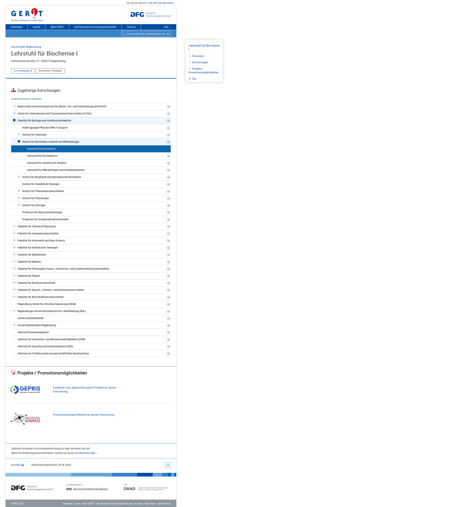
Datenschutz (164, 503)
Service (131, 27)
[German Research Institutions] (27, 14)
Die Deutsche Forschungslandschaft (95, 27)
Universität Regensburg (26, 46)
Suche (36, 27)
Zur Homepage (21, 70)
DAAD (170, 2)
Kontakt (139, 503)
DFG (145, 2)
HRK (155, 2)
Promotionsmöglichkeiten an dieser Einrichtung (83, 414)
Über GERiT (57, 27)
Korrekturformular (84, 453)
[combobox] (146, 33)
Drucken (16, 465)
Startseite (16, 27)
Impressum (150, 503)
